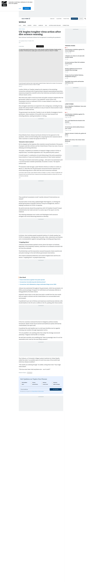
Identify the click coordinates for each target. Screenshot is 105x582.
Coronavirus (29, 372)
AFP (20, 42)
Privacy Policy (34, 391)
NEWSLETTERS (74, 18)
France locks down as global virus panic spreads (32, 279)
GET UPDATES (55, 389)
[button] (20, 19)
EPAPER (81, 18)
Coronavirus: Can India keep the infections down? (33, 282)
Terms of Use (41, 391)
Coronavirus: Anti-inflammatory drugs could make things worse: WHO (38, 284)
